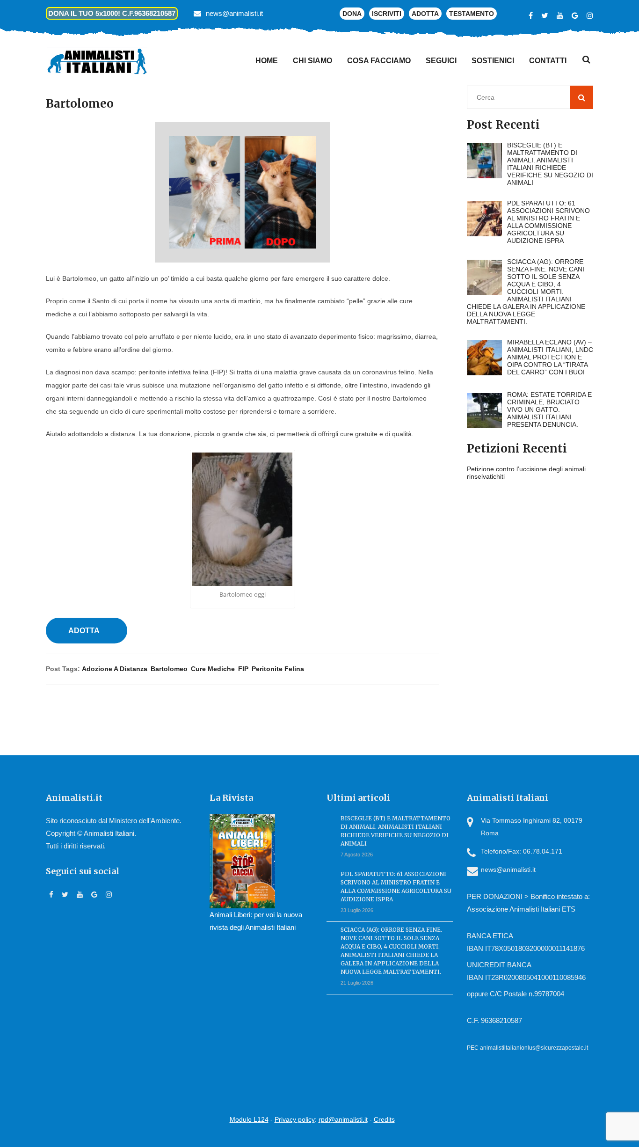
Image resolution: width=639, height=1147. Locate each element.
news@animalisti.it (234, 13)
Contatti (547, 61)
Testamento (471, 13)
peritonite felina (278, 668)
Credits (384, 1119)
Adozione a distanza (114, 668)
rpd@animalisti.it (343, 1119)
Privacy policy (295, 1119)
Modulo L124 (249, 1119)
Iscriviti (386, 13)
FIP (243, 668)
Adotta (425, 13)
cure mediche (213, 668)
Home (266, 61)
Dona (352, 13)
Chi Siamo (312, 61)
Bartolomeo (169, 668)
